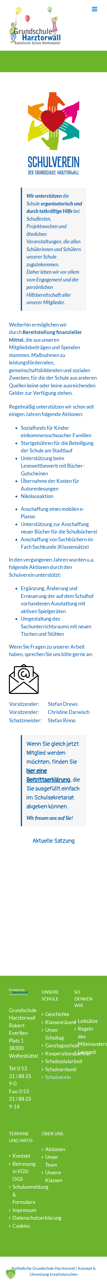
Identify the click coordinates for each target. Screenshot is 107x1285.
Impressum (21, 1210)
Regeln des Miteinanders (86, 1036)
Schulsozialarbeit (53, 1061)
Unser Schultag (53, 1034)
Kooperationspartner (53, 1053)
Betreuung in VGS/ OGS (21, 1171)
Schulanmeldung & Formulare (21, 1194)
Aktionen (53, 1149)
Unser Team (51, 1161)
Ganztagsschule (53, 1045)
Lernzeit (86, 1052)
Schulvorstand (53, 1069)
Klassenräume (53, 1022)
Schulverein (53, 1077)
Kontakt (21, 1156)
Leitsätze (86, 1021)
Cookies (21, 1226)
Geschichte (53, 1014)
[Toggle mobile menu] (95, 9)
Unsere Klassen (53, 1176)
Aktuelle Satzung (53, 841)
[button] (10, 1274)
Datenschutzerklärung (21, 1218)
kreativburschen (64, 1274)
